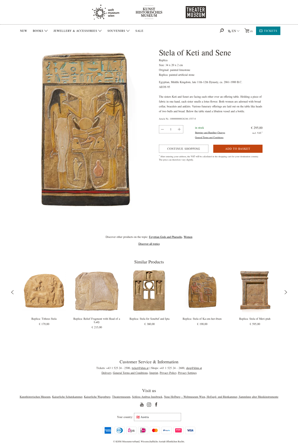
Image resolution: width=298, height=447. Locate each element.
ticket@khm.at (140, 368)
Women (188, 237)
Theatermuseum (121, 397)
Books (38, 30)
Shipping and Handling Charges (210, 132)
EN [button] (234, 31)
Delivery (106, 373)
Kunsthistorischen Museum (35, 397)
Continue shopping (183, 149)
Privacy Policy (168, 373)
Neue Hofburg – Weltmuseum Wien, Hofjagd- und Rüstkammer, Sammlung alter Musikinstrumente (221, 397)
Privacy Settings (187, 373)
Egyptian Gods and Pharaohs (165, 237)
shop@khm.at (194, 368)
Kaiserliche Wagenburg (97, 397)
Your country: (125, 417)
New (23, 31)
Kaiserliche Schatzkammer (67, 397)
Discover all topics (149, 244)
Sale (139, 31)
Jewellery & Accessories (75, 30)
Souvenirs (116, 30)
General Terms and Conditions (209, 137)
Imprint (153, 373)
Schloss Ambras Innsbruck (147, 397)
